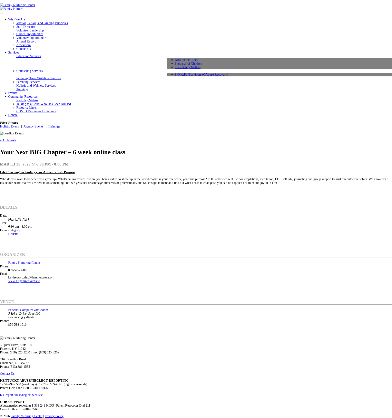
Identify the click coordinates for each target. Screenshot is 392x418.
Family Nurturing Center (24, 262)
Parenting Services (28, 82)
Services (13, 52)
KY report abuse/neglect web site (21, 395)
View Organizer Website (24, 281)
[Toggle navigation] (1, 13)
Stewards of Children (188, 63)
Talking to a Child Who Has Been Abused (43, 104)
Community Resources (23, 96)
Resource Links (26, 107)
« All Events (8, 140)
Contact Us (23, 48)
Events (12, 93)
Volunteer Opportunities (31, 37)
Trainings (22, 89)
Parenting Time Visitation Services (38, 78)
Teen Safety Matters (187, 67)
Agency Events (33, 126)
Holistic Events (10, 126)
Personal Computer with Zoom (28, 310)
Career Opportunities (29, 34)
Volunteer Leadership (30, 30)
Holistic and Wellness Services (36, 85)
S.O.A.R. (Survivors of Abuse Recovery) (201, 74)
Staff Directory (26, 26)
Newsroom (23, 45)
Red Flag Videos (27, 100)
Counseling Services (29, 71)
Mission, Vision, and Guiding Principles (42, 23)
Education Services (28, 56)
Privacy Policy (54, 416)
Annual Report (26, 41)
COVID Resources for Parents (36, 111)
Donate (13, 115)
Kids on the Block (186, 59)
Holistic (13, 234)
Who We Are (16, 19)
